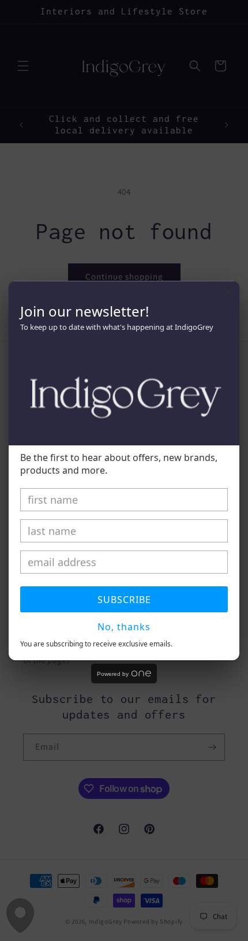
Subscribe (124, 599)
